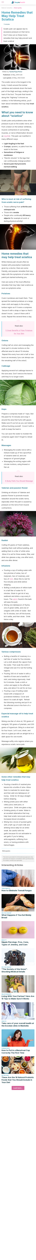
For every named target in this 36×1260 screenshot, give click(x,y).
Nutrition (5, 1075)
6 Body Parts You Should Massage (19, 481)
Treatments (6, 888)
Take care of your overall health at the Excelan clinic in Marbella (18, 1024)
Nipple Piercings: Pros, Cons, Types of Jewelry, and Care (15, 943)
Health (4, 1021)
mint (11, 579)
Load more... (18, 1088)
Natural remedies (7, 8)
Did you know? (6, 913)
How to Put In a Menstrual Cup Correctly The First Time (16, 1051)
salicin (15, 599)
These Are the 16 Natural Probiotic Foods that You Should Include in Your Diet (18, 1080)
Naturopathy (18, 8)
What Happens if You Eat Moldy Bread (16, 916)
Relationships (6, 994)
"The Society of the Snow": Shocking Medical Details (15, 970)
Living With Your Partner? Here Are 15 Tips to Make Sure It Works (18, 997)
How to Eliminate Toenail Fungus (17, 890)
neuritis (7, 136)
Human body (6, 1048)
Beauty (4, 940)
